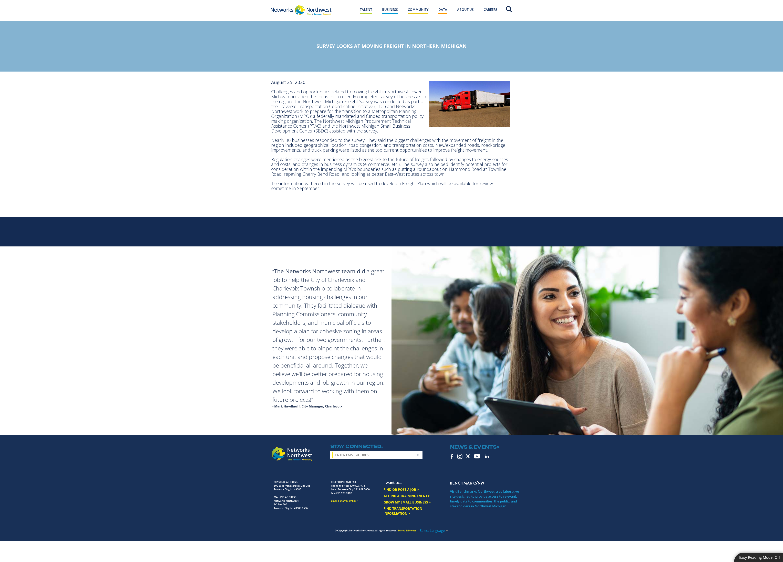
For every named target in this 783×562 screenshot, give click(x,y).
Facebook (452, 456)
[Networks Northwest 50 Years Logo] (301, 10)
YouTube (477, 456)
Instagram (459, 456)
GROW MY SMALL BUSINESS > (407, 502)
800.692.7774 (357, 485)
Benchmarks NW (467, 482)
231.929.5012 (344, 493)
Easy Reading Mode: (759, 557)
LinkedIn (487, 456)
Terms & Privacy (407, 530)
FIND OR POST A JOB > (401, 489)
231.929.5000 (362, 489)
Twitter (467, 456)
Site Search (508, 9)
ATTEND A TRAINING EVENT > (407, 496)
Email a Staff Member (343, 500)
